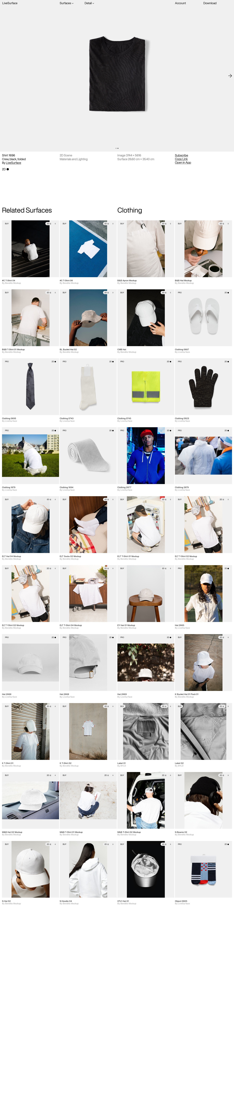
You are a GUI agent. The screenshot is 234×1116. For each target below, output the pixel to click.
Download (210, 3)
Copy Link (181, 159)
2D (48, 223)
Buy (7, 223)
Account (180, 3)
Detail (88, 3)
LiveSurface (9, 3)
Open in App (183, 162)
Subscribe (181, 155)
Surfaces (65, 3)
